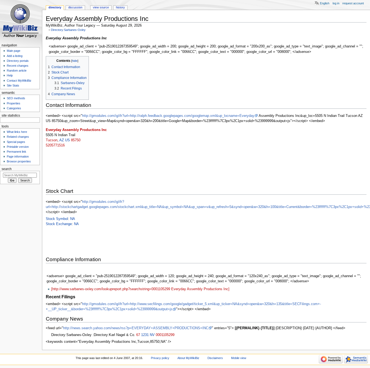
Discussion (75, 7)
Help (10, 75)
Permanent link (16, 151)
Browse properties (19, 161)
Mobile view (238, 358)
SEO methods (16, 98)
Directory (54, 7)
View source (101, 7)
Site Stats (13, 85)
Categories (14, 108)
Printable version (18, 146)
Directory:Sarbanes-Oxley (68, 29)
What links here (17, 131)
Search (7, 169)
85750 (75, 140)
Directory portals (18, 60)
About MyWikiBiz (188, 358)
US (67, 140)
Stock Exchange (59, 224)
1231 (145, 335)
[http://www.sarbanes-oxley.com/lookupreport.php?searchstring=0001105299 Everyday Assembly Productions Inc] (140, 289)
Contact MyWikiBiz (19, 80)
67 (138, 335)
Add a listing (14, 55)
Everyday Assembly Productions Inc (76, 130)
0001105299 (165, 335)
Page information (18, 156)
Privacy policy (160, 358)
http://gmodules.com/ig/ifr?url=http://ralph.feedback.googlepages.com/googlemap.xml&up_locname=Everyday (168, 116)
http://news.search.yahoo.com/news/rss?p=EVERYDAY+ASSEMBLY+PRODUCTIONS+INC (135, 328)
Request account (353, 3)
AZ (61, 140)
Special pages (16, 141)
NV (152, 335)
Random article (17, 70)
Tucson (51, 140)
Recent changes (17, 65)
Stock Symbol (57, 219)
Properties (13, 103)
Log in (336, 3)
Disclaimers (215, 358)
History (120, 7)
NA (72, 219)
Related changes (18, 136)
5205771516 (55, 145)
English (324, 3)
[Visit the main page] (21, 21)
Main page (13, 50)
